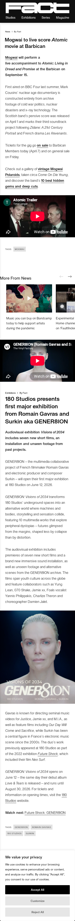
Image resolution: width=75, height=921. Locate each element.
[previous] (61, 276)
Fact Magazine (37, 8)
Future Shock (48, 753)
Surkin (30, 833)
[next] (70, 276)
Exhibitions (28, 17)
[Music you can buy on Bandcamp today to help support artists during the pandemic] (29, 298)
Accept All (37, 889)
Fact (19, 31)
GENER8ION (21, 827)
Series (46, 17)
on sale (42, 145)
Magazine (62, 17)
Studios (10, 17)
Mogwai (11, 57)
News (7, 31)
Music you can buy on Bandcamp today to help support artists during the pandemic (29, 323)
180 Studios (14, 833)
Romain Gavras (41, 827)
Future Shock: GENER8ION (45, 812)
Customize (38, 901)
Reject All (37, 912)
